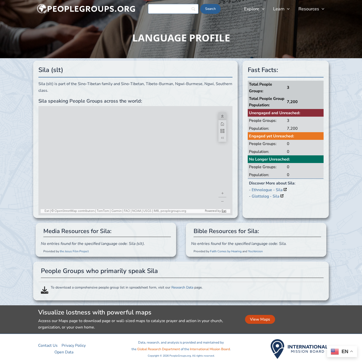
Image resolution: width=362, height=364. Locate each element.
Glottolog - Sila (266, 196)
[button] (261, 9)
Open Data (63, 352)
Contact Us (48, 345)
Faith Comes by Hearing (226, 251)
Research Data (182, 287)
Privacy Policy (74, 345)
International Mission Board (210, 349)
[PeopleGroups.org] (86, 8)
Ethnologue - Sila (267, 190)
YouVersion (255, 251)
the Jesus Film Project (74, 251)
